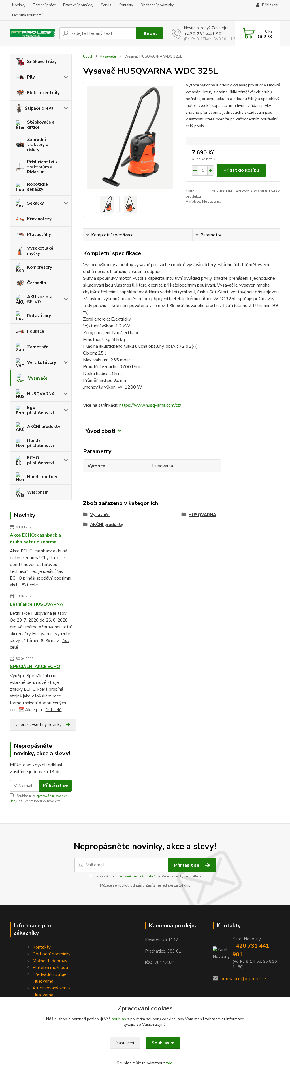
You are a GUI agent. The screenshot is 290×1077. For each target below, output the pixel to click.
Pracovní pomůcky (78, 5)
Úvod (87, 56)
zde (169, 1063)
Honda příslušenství (40, 443)
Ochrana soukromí (27, 15)
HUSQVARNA (41, 394)
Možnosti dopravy (50, 961)
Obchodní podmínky (157, 5)
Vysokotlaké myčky (40, 250)
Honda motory (42, 477)
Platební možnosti (50, 967)
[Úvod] (32, 33)
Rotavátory (39, 316)
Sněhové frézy (42, 61)
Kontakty (126, 5)
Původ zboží (99, 431)
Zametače (37, 347)
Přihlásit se (55, 785)
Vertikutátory (41, 362)
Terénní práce (44, 5)
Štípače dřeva (39, 108)
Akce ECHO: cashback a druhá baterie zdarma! (35, 538)
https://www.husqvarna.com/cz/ (150, 405)
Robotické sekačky (37, 186)
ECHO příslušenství (40, 460)
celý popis (195, 126)
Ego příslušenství (40, 410)
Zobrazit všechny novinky (38, 724)
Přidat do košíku (241, 170)
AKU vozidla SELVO (39, 299)
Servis (106, 5)
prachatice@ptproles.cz (243, 978)
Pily (31, 77)
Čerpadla (36, 283)
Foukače (35, 331)
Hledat (149, 33)
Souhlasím (163, 1043)
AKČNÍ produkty (43, 426)
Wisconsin (37, 492)
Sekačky (35, 203)
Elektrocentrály (43, 93)
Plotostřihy (39, 234)
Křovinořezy (39, 219)
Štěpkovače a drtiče (41, 124)
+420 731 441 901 (204, 34)
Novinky (18, 5)
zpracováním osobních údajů (135, 876)
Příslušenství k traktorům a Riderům (42, 167)
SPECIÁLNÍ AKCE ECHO (35, 666)
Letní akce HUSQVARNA (36, 604)
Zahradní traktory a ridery (37, 144)
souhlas (119, 1019)
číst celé (30, 585)
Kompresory (39, 267)
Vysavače (38, 378)
